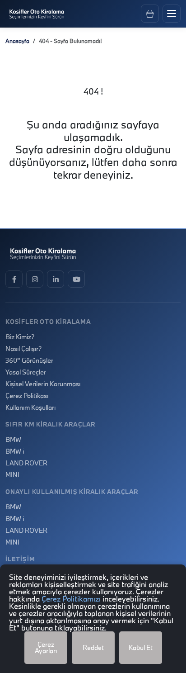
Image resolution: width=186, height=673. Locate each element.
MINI (12, 475)
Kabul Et (141, 647)
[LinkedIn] (55, 279)
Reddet (93, 647)
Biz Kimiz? (19, 337)
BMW (13, 439)
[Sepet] (150, 14)
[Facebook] (14, 279)
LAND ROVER (26, 463)
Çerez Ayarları (46, 647)
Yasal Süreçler (25, 372)
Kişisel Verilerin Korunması (42, 384)
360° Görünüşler (29, 360)
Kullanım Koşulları (30, 407)
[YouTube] (76, 279)
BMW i (14, 451)
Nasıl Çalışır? (23, 349)
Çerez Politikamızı (71, 598)
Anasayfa (17, 40)
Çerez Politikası (26, 396)
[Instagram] (34, 279)
